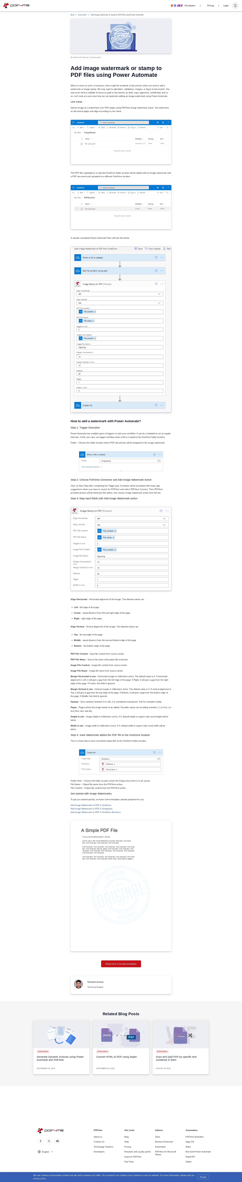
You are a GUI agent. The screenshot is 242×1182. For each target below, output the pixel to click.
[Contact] (57, 1141)
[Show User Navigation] (235, 5)
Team (157, 1137)
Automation (82, 15)
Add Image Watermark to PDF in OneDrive (91, 805)
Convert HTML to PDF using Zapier (116, 1056)
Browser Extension (164, 1142)
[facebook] (41, 1141)
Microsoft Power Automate (198, 1151)
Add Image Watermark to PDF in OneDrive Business (96, 812)
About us (98, 1137)
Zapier (189, 1161)
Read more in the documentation (121, 964)
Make (188, 1147)
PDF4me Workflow (195, 1137)
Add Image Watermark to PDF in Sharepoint (91, 808)
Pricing (210, 5)
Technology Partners (103, 1147)
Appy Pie (190, 1142)
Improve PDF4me (132, 1157)
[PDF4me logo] (16, 5)
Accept (203, 1177)
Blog (72, 15)
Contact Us (99, 1142)
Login (226, 5)
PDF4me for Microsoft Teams (165, 1153)
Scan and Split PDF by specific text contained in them (176, 1058)
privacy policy (39, 1178)
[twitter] (49, 1141)
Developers (99, 1151)
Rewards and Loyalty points (137, 1151)
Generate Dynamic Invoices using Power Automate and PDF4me (60, 1058)
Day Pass (129, 1161)
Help (126, 1142)
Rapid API (190, 1157)
